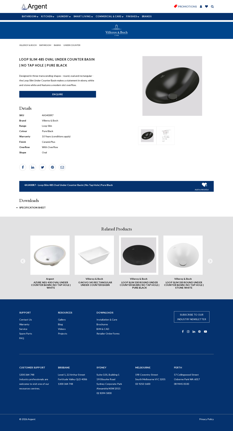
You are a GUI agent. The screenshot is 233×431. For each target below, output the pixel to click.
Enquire (57, 94)
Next (210, 261)
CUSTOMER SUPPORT (32, 367)
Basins (57, 45)
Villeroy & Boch (28, 45)
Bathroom (29, 16)
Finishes (131, 16)
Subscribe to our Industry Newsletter (191, 317)
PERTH (178, 367)
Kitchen (46, 16)
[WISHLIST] (206, 6)
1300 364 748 (26, 374)
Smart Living (82, 16)
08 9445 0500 (181, 383)
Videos (62, 328)
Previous (22, 261)
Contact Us (25, 319)
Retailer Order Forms (108, 333)
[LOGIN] (201, 6)
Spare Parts (25, 333)
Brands (147, 16)
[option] (147, 136)
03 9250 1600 (142, 383)
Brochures (102, 324)
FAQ (21, 338)
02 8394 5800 (104, 393)
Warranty (24, 324)
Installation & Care (107, 319)
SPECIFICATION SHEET (32, 207)
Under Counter (71, 45)
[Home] (35, 7)
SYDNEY (101, 367)
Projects (62, 333)
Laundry (62, 16)
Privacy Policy (206, 419)
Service (23, 328)
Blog (60, 324)
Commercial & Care (108, 16)
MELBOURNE (142, 367)
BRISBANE (64, 367)
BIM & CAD (103, 328)
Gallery (62, 319)
